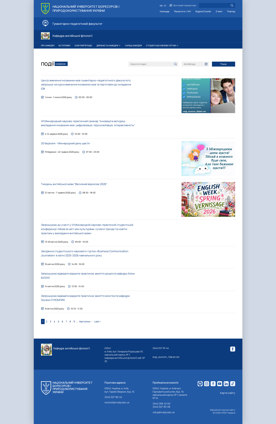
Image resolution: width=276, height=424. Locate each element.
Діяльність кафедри (107, 45)
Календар (164, 11)
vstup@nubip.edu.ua (164, 412)
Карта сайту (227, 393)
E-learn (219, 11)
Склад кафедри (133, 45)
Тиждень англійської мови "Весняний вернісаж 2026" (74, 184)
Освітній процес (83, 45)
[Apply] (232, 5)
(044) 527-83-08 (161, 406)
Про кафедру (48, 45)
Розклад (231, 11)
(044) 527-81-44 (161, 348)
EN (165, 6)
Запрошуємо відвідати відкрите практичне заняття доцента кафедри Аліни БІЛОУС (88, 275)
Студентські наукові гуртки (161, 45)
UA (161, 6)
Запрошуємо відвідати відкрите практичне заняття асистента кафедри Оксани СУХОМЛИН (85, 298)
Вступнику (64, 45)
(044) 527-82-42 (113, 397)
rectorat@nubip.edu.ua (116, 402)
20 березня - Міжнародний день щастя (65, 143)
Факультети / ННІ (182, 11)
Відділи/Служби (203, 11)
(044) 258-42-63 (161, 403)
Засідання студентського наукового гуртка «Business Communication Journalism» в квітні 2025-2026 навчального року (84, 253)
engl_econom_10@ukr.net (166, 356)
